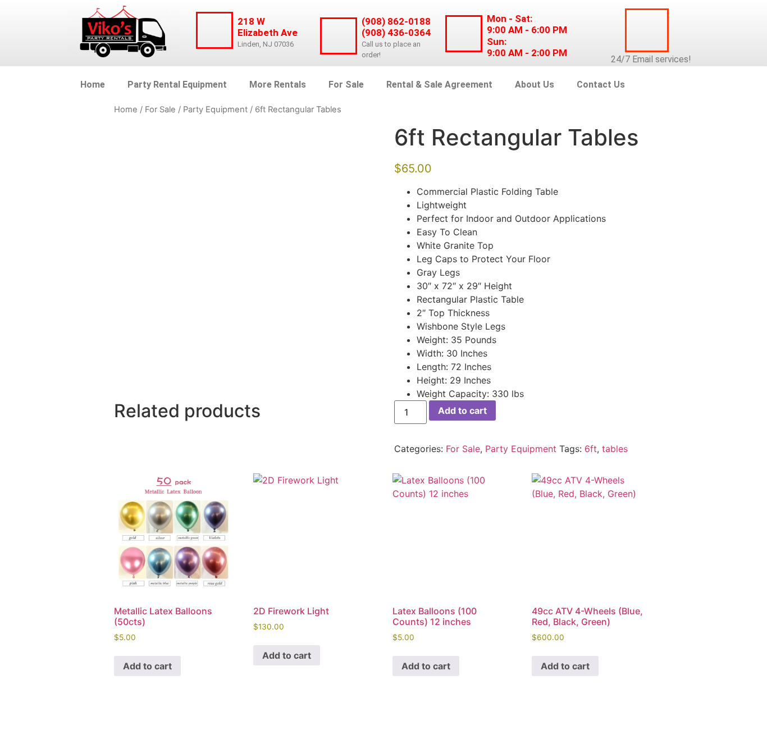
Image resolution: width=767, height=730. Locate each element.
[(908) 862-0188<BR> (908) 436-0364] (338, 35)
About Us (534, 84)
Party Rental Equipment (177, 84)
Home (92, 84)
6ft (591, 448)
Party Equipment (215, 109)
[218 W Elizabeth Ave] (214, 30)
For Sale (346, 84)
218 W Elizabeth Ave (268, 27)
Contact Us (601, 84)
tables (615, 448)
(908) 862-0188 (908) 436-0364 (396, 27)
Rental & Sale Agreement (439, 84)
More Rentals (277, 84)
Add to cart (462, 410)
